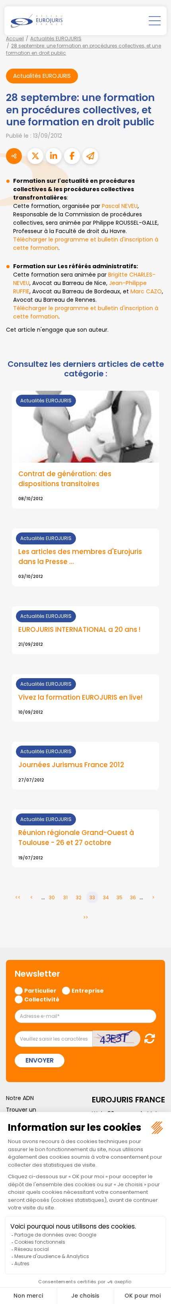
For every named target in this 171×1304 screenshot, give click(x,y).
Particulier (40, 990)
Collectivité (41, 999)
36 (133, 897)
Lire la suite (85, 450)
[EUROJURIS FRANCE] (36, 21)
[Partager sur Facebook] (72, 156)
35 (119, 897)
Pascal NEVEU (120, 206)
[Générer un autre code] (147, 1038)
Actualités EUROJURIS (56, 38)
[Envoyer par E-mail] (90, 156)
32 (79, 897)
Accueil (15, 38)
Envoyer (39, 1060)
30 (52, 897)
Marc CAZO (146, 291)
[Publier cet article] (35, 156)
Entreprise (88, 990)
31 (65, 897)
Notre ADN (20, 1098)
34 (106, 897)
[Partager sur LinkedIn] (54, 156)
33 (92, 897)
